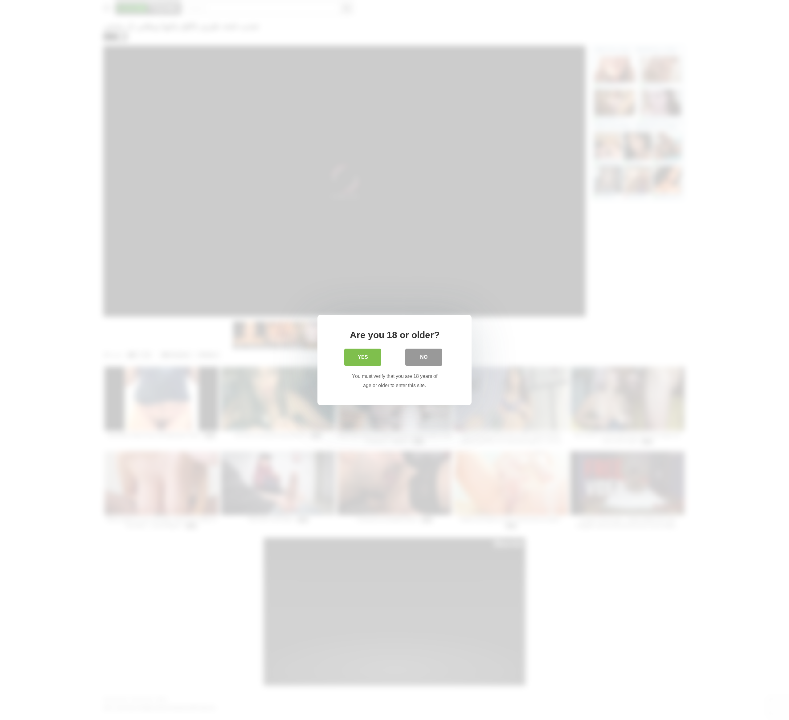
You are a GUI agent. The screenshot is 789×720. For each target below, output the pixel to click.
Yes (363, 357)
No (423, 357)
